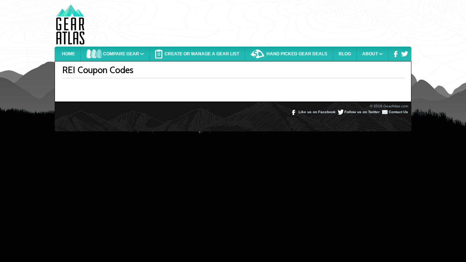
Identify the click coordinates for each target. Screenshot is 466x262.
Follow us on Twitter (361, 112)
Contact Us (398, 112)
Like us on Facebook (316, 112)
